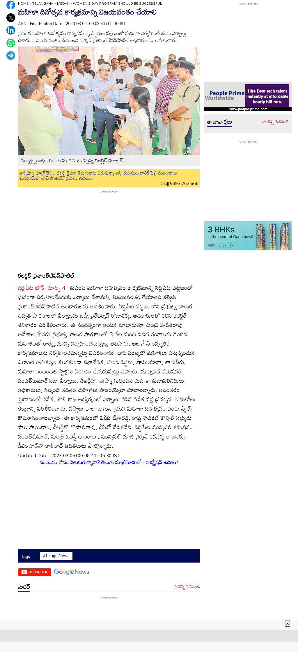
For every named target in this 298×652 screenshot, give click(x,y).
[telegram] (10, 55)
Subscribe (38, 571)
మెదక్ (24, 586)
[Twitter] (10, 17)
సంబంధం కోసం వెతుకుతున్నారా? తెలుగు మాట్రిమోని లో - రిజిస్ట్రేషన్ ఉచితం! (109, 462)
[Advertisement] (109, 230)
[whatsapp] (10, 43)
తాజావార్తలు (219, 121)
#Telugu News (56, 555)
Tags (25, 556)
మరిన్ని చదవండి (187, 586)
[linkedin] (10, 30)
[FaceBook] (10, 5)
